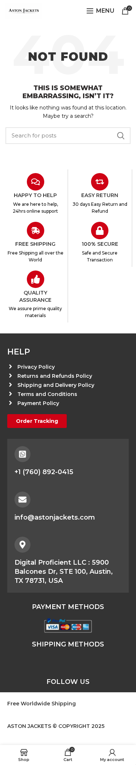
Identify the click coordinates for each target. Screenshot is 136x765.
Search (121, 135)
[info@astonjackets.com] (22, 500)
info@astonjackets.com (55, 517)
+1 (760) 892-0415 (44, 472)
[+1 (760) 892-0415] (22, 454)
